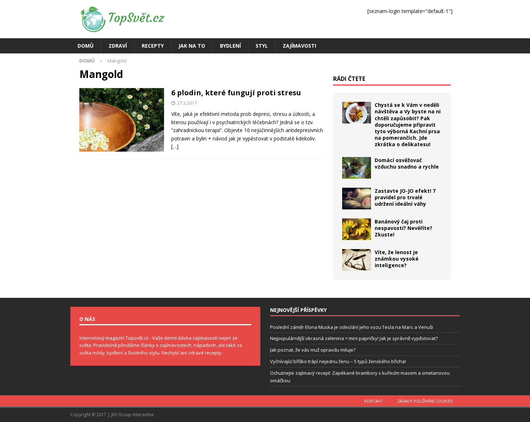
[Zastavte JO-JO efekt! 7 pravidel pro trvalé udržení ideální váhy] (356, 198)
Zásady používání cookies (424, 401)
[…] (174, 146)
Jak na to (191, 45)
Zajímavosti (299, 45)
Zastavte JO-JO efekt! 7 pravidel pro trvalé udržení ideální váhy (405, 197)
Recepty (153, 45)
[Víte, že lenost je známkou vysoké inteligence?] (356, 260)
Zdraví (118, 45)
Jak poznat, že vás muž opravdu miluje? (312, 350)
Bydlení (230, 45)
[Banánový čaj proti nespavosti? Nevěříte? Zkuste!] (356, 229)
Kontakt (373, 401)
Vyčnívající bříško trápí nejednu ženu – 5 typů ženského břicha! (338, 361)
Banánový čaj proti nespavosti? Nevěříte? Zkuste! (403, 228)
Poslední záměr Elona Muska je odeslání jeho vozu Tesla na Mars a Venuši (351, 327)
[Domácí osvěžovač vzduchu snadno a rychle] (356, 168)
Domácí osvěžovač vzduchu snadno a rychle (407, 163)
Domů (86, 45)
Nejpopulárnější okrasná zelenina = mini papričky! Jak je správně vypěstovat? (354, 338)
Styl (262, 45)
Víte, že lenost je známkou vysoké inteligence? (397, 259)
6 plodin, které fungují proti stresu (236, 92)
